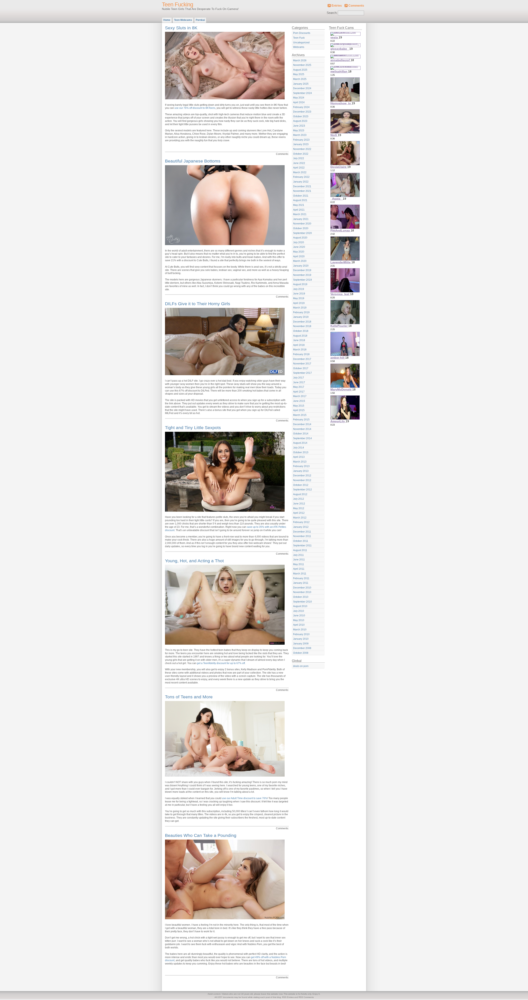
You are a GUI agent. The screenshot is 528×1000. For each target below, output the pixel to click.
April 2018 (299, 345)
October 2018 (300, 331)
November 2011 (302, 536)
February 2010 (301, 634)
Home (166, 20)
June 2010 (299, 615)
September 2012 (302, 489)
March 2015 (299, 415)
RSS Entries (288, 997)
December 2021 (302, 186)
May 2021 (298, 205)
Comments (356, 5)
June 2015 (299, 401)
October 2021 (300, 195)
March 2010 (299, 629)
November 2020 (302, 223)
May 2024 (298, 97)
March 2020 (299, 261)
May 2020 (298, 251)
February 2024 (301, 107)
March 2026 (299, 60)
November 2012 (302, 480)
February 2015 (301, 419)
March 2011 (299, 573)
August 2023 (300, 121)
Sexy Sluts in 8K (181, 27)
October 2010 (300, 596)
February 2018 (301, 354)
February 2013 (301, 466)
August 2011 (300, 550)
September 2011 (302, 545)
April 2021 (299, 209)
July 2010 (298, 611)
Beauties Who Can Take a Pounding (200, 835)
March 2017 (299, 396)
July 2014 (298, 447)
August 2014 (300, 442)
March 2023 (299, 135)
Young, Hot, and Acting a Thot (194, 560)
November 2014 (302, 429)
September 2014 (302, 438)
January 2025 (301, 83)
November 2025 (302, 65)
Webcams (298, 47)
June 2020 (299, 247)
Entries (336, 5)
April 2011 (298, 568)
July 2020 (298, 242)
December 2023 (302, 111)
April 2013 (299, 457)
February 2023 (301, 139)
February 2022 (301, 177)
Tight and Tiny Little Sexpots (193, 427)
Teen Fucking (177, 4)
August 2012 (300, 494)
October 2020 (300, 228)
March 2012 (299, 517)
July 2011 (298, 555)
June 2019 (299, 293)
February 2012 (301, 522)
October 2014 (300, 433)
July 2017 (298, 377)
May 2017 (298, 387)
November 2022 (302, 149)
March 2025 (299, 79)
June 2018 (299, 340)
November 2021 (302, 191)
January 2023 (301, 144)
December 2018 (302, 321)
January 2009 (301, 643)
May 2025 (298, 74)
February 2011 (301, 578)
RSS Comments (306, 997)
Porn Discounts (301, 33)
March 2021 (299, 214)
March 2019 (299, 307)
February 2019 (301, 312)
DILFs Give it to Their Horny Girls (197, 303)
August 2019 (300, 284)
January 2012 (301, 527)
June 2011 (299, 559)
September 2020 (302, 233)
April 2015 (299, 410)
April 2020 (299, 256)
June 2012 (299, 503)
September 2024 (302, 93)
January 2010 (301, 638)
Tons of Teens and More (189, 696)
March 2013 (299, 461)
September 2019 (302, 279)
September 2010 (302, 601)
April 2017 (299, 391)
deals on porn (301, 666)
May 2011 (298, 564)
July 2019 (298, 289)
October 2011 (300, 541)
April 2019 (299, 303)
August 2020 (300, 237)
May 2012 (298, 508)
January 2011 (300, 582)
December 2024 (302, 88)
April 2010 (299, 624)
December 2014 (302, 424)
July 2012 (298, 498)
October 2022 (300, 153)
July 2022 (298, 158)
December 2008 (302, 648)
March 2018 (299, 349)
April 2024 (299, 102)
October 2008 (300, 652)
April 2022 (299, 167)
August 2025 (300, 69)
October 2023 (300, 116)
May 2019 (298, 298)
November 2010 (302, 592)
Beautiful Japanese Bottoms (192, 161)
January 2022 (301, 181)
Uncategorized (301, 42)
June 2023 (299, 125)
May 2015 (298, 405)
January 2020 (301, 265)
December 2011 (302, 531)
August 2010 (300, 606)
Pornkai (200, 20)
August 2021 (300, 200)
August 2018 (300, 335)
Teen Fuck (299, 37)
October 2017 (300, 368)
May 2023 (298, 130)
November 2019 (302, 275)
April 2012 (299, 512)
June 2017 (299, 382)
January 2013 (301, 471)
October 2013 (300, 452)
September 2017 (302, 372)
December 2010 (302, 587)
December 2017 (302, 359)
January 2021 (301, 219)
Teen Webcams (183, 20)
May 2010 (298, 620)
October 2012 (300, 485)
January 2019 (301, 317)
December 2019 (302, 270)
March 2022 (299, 172)
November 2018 (302, 326)
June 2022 (299, 163)
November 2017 (302, 363)
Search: (332, 12)
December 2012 (302, 475)
